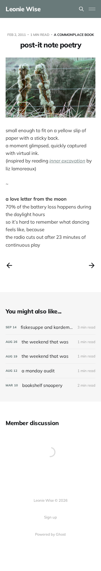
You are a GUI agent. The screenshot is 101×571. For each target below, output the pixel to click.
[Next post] (91, 265)
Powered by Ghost (50, 534)
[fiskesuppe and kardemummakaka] (50, 327)
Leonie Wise (23, 9)
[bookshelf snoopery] (50, 385)
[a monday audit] (50, 371)
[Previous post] (9, 265)
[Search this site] (81, 9)
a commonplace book (74, 35)
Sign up (50, 517)
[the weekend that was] (50, 342)
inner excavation (67, 161)
